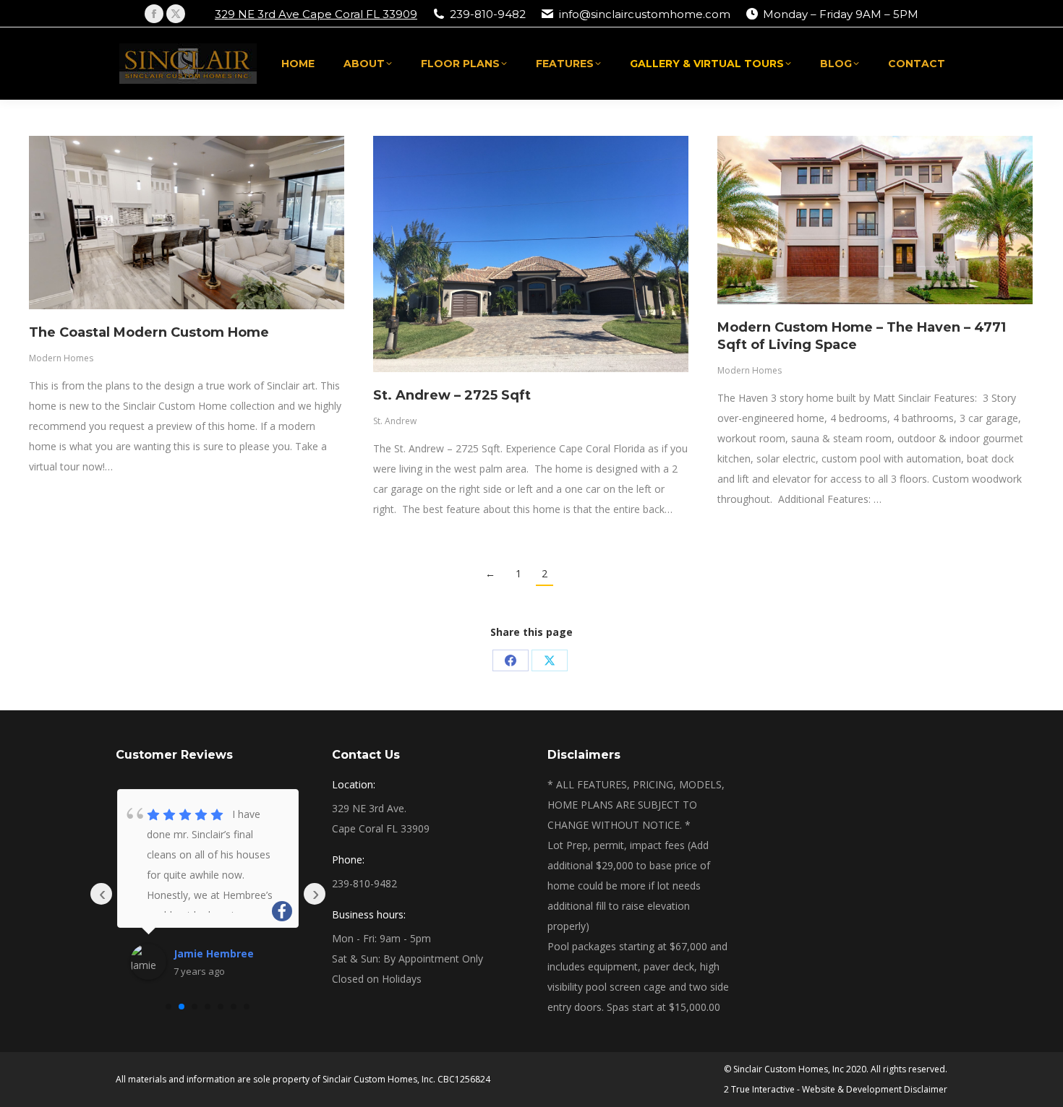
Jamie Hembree (214, 953)
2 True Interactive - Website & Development (813, 1089)
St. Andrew (395, 421)
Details (206, 222)
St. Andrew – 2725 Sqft (452, 395)
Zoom (167, 222)
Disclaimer (925, 1089)
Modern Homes (61, 358)
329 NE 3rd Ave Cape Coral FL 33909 (316, 14)
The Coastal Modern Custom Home (149, 332)
